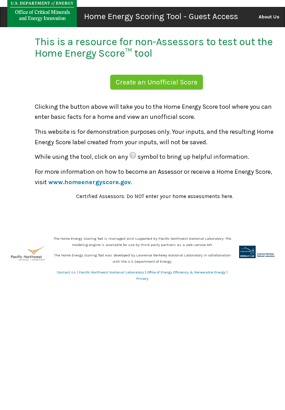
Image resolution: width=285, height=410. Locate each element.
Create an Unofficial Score (156, 82)
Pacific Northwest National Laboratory (111, 272)
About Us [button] (269, 17)
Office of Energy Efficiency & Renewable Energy (186, 272)
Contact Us (66, 272)
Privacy (142, 278)
